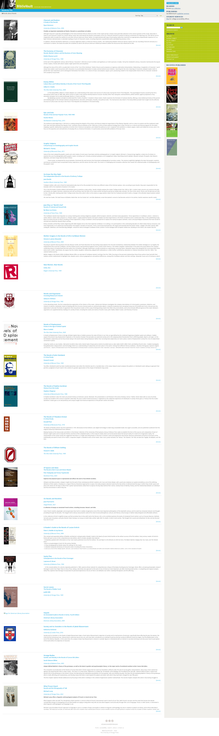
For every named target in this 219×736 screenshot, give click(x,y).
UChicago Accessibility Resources (109, 724)
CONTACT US (170, 59)
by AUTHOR (170, 45)
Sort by (148, 15)
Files (167, 19)
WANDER (169, 49)
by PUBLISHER (171, 47)
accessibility (103, 728)
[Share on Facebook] (109, 721)
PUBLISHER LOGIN (172, 3)
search (110, 728)
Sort (161, 15)
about (115, 728)
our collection (176, 8)
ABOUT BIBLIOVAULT (172, 55)
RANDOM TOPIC (171, 51)
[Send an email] (106, 721)
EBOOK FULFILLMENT (173, 57)
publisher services (183, 14)
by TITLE (169, 43)
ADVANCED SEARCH (172, 30)
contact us (121, 728)
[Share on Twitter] (112, 721)
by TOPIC (169, 36)
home (97, 728)
